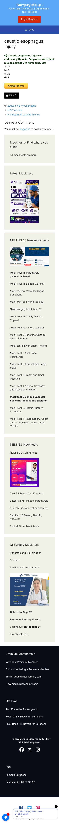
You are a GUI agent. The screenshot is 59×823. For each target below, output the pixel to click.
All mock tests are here (23, 155)
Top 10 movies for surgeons (22, 709)
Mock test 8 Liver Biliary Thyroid (28, 345)
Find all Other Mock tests (25, 526)
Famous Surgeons (16, 774)
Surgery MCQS (30, 5)
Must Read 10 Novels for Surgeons (26, 723)
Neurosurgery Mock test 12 (26, 309)
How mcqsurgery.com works (22, 683)
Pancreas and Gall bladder (26, 552)
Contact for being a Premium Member (27, 669)
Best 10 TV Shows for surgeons (24, 716)
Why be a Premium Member (22, 662)
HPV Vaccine (15, 110)
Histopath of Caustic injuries (24, 114)
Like (12, 95)
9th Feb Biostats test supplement (29, 508)
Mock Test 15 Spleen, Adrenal (27, 283)
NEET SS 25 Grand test (24, 452)
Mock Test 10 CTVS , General (27, 327)
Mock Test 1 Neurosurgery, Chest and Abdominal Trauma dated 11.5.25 (29, 422)
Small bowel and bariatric (24, 567)
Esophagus (25, 626)
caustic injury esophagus (22, 105)
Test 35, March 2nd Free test (27, 493)
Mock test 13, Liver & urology (26, 301)
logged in (24, 129)
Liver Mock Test (19, 634)
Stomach (15, 560)
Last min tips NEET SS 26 (20, 782)
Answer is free (16, 86)
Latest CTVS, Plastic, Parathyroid (29, 500)
